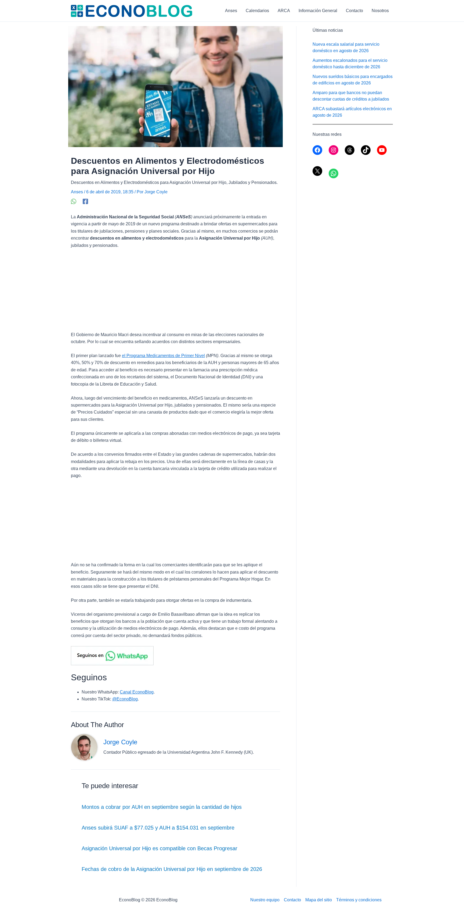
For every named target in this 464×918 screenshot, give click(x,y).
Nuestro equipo (265, 900)
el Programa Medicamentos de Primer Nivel (163, 355)
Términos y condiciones (359, 900)
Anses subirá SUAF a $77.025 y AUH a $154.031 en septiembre (158, 828)
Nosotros (380, 10)
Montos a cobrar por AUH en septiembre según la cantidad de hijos (162, 807)
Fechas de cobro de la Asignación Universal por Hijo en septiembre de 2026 (172, 869)
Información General (318, 10)
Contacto (354, 10)
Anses (231, 10)
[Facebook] (85, 201)
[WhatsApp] (73, 201)
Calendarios (257, 10)
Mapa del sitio (318, 900)
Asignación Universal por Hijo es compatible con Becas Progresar (159, 848)
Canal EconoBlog (137, 692)
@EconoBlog (125, 699)
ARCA (284, 10)
